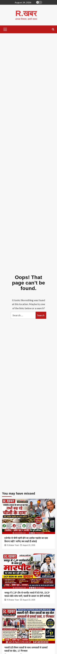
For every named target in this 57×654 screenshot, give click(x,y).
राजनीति (26, 530)
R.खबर (26, 13)
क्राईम (7, 640)
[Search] (53, 29)
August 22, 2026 (29, 545)
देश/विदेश (8, 530)
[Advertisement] (28, 68)
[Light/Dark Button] (39, 2)
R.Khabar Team (13, 545)
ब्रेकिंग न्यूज (17, 530)
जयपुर (7, 585)
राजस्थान (25, 585)
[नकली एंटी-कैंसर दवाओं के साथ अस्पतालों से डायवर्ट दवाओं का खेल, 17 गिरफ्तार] (28, 625)
